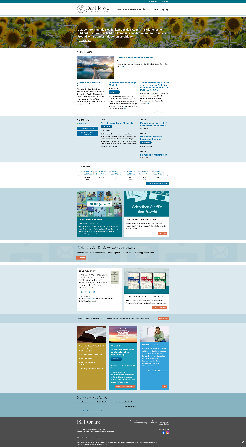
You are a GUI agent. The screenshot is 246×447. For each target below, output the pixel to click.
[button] (160, 112)
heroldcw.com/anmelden (119, 375)
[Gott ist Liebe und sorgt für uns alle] (125, 146)
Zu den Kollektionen (159, 307)
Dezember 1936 (89, 299)
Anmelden (81, 258)
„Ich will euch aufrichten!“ (89, 82)
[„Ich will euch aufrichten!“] (92, 104)
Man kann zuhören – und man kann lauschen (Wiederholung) (122, 352)
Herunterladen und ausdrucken (87, 134)
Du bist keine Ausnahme (90, 219)
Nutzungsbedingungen (141, 423)
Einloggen (165, 1)
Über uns (146, 9)
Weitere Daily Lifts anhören (125, 386)
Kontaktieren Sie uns (142, 421)
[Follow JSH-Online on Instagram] (167, 432)
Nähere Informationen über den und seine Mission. (96, 411)
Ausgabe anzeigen (87, 128)
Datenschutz (153, 423)
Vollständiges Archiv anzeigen (158, 183)
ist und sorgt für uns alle (117, 123)
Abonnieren (154, 1)
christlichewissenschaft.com (91, 355)
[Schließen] (242, 442)
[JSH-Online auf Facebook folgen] (163, 432)
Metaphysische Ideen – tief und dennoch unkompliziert (153, 124)
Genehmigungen (164, 423)
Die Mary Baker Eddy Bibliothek (92, 369)
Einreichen (162, 233)
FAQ (151, 421)
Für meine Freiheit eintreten (153, 155)
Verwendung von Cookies (97, 444)
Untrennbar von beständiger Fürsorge (151, 137)
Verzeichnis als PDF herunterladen (157, 370)
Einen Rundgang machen (132, 9)
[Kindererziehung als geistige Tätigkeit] (125, 109)
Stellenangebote (164, 424)
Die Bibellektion (86, 358)
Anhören (113, 92)
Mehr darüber (163, 319)
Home (119, 9)
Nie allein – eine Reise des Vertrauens (135, 57)
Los (164, 386)
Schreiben (155, 9)
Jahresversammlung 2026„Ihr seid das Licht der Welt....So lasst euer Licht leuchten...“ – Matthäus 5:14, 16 (154, 86)
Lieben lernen (87, 292)
